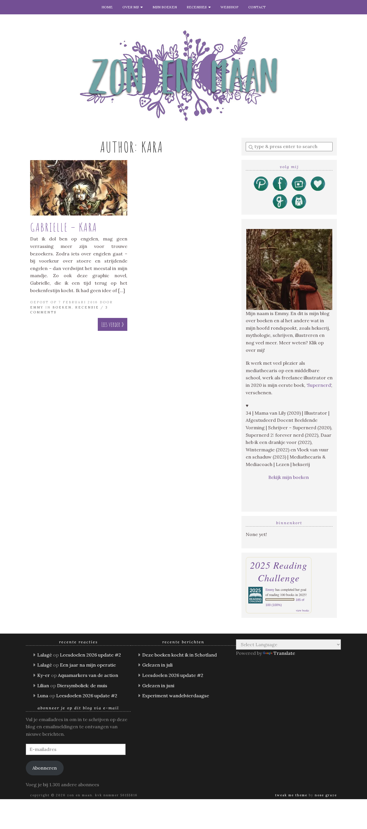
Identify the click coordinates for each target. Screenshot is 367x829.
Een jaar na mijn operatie (88, 665)
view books (302, 610)
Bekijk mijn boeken (289, 477)
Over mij (131, 7)
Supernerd (319, 385)
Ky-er (43, 675)
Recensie (87, 307)
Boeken (62, 307)
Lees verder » (112, 324)
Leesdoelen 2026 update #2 (90, 655)
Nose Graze (326, 795)
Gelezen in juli (157, 665)
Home (107, 7)
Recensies (197, 7)
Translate (284, 653)
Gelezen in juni (158, 685)
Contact (257, 7)
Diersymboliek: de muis (82, 685)
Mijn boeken (165, 7)
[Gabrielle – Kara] (78, 187)
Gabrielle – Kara (63, 227)
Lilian (43, 685)
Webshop (229, 7)
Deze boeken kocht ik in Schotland (179, 655)
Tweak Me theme (291, 795)
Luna (42, 695)
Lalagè (44, 655)
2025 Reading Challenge (278, 571)
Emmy (37, 307)
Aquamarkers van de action (88, 675)
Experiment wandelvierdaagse (175, 695)
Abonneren (44, 768)
